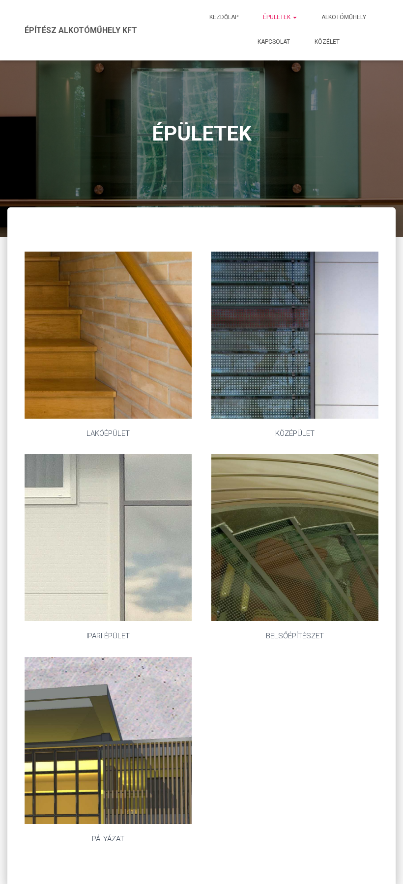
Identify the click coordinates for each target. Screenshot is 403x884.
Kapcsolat (274, 41)
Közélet (327, 41)
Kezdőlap (223, 17)
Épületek (277, 17)
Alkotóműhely (343, 17)
